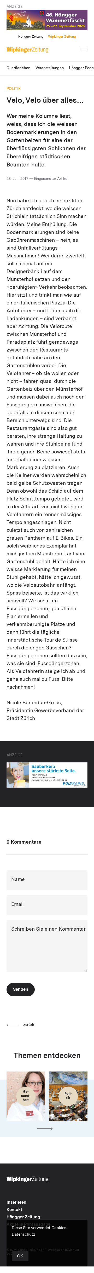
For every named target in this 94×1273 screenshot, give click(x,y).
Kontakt (14, 1210)
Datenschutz (23, 1235)
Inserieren (16, 1203)
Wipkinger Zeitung (62, 36)
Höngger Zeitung (30, 36)
